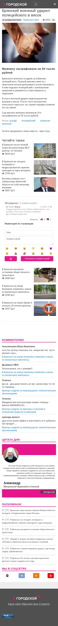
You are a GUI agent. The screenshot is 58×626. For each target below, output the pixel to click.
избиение (45, 121)
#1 (7, 207)
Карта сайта (14, 604)
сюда (47, 131)
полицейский (28, 121)
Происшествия (31, 20)
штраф (13, 121)
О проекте (44, 604)
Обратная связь (30, 604)
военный (6, 124)
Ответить (34, 220)
